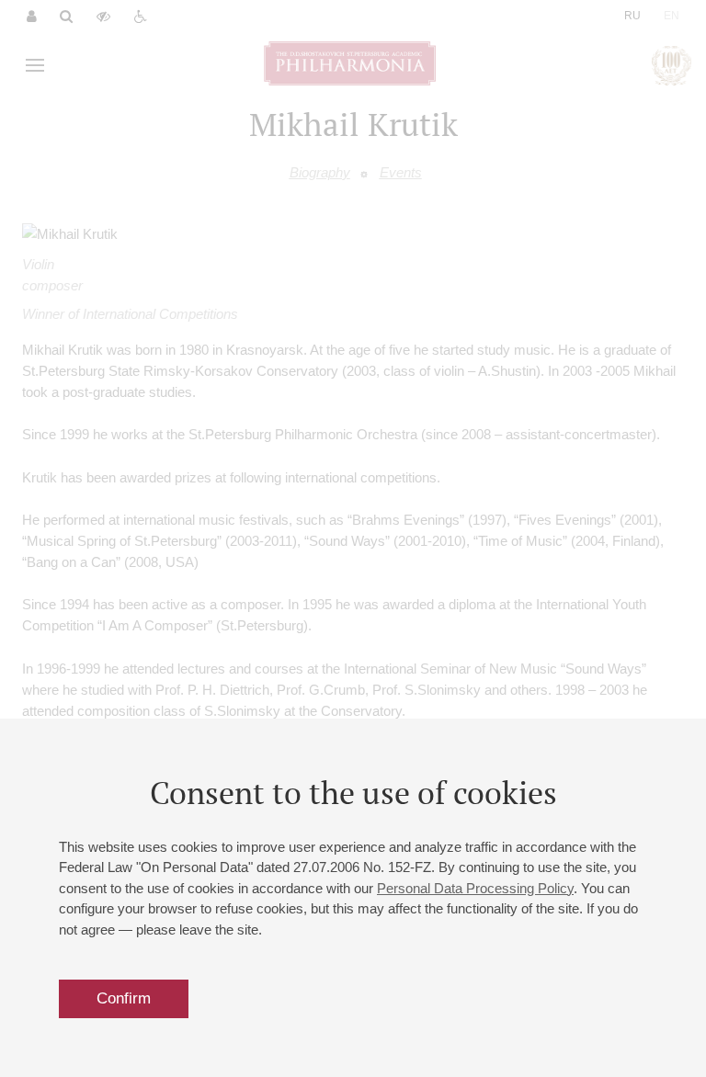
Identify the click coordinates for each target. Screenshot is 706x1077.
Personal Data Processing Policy (475, 888)
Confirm (124, 998)
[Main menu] (35, 65)
